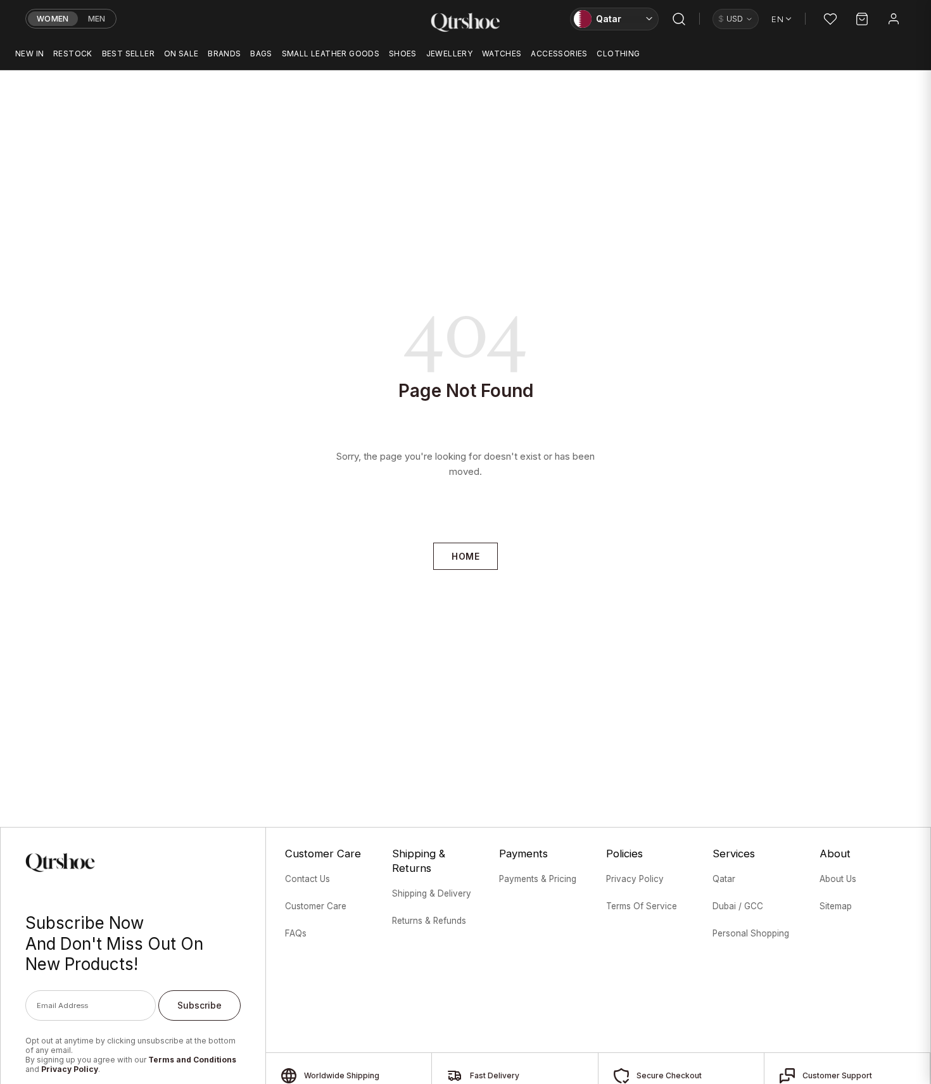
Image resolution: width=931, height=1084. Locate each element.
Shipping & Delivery (431, 893)
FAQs (296, 933)
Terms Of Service (641, 906)
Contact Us (307, 879)
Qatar (723, 879)
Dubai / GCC (737, 906)
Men (97, 18)
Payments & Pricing (537, 879)
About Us (838, 879)
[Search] (679, 19)
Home (465, 556)
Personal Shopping (750, 933)
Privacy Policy (69, 1069)
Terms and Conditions (192, 1059)
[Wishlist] (830, 19)
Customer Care (315, 906)
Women (53, 18)
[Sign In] (894, 19)
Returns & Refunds (429, 921)
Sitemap (836, 906)
